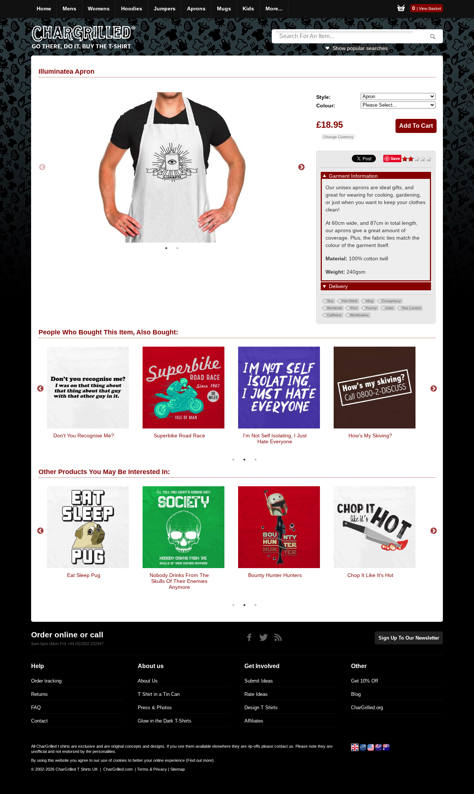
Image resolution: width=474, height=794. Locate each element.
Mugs (224, 8)
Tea (330, 301)
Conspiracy (391, 301)
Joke (389, 308)
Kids (248, 8)
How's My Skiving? (370, 435)
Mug (369, 301)
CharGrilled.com (118, 769)
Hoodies (131, 8)
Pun (353, 308)
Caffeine (334, 315)
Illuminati (334, 308)
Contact (39, 721)
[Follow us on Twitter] (263, 637)
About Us (148, 681)
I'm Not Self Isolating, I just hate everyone (275, 438)
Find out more (199, 760)
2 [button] (177, 248)
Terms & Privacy (152, 769)
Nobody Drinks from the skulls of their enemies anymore (179, 581)
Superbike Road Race (179, 435)
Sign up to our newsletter (408, 638)
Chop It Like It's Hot (370, 575)
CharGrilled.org (367, 707)
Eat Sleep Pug (83, 575)
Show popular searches (360, 48)
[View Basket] (401, 9)
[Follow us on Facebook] (249, 637)
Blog (356, 694)
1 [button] (166, 248)
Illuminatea (359, 315)
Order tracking (46, 681)
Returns (39, 694)
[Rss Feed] (278, 637)
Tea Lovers (411, 308)
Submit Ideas (258, 681)
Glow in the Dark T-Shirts (164, 721)
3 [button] (255, 459)
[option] (172, 167)
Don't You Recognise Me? (83, 435)
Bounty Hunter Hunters (275, 575)
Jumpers (165, 8)
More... (274, 8)
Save (395, 158)
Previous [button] (42, 167)
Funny (371, 308)
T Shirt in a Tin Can (159, 694)
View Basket (430, 8)
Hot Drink (349, 301)
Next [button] (301, 167)
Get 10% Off (364, 681)
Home (44, 8)
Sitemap (177, 769)
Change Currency (338, 137)
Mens (69, 8)
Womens (99, 8)
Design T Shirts (261, 707)
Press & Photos (155, 707)
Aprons (196, 8)
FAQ (36, 707)
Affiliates (253, 721)
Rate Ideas (256, 694)
